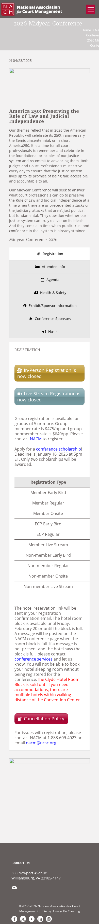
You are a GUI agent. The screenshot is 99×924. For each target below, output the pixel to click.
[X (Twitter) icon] (23, 919)
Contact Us (20, 863)
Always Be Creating (66, 911)
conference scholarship (58, 449)
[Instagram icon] (49, 919)
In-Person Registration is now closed (46, 373)
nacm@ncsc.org (41, 743)
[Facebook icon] (14, 919)
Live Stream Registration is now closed (48, 396)
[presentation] (49, 253)
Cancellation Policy (44, 719)
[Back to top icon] (88, 906)
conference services (33, 659)
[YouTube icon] (32, 919)
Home (86, 30)
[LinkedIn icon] (40, 919)
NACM (36, 439)
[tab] (49, 253)
